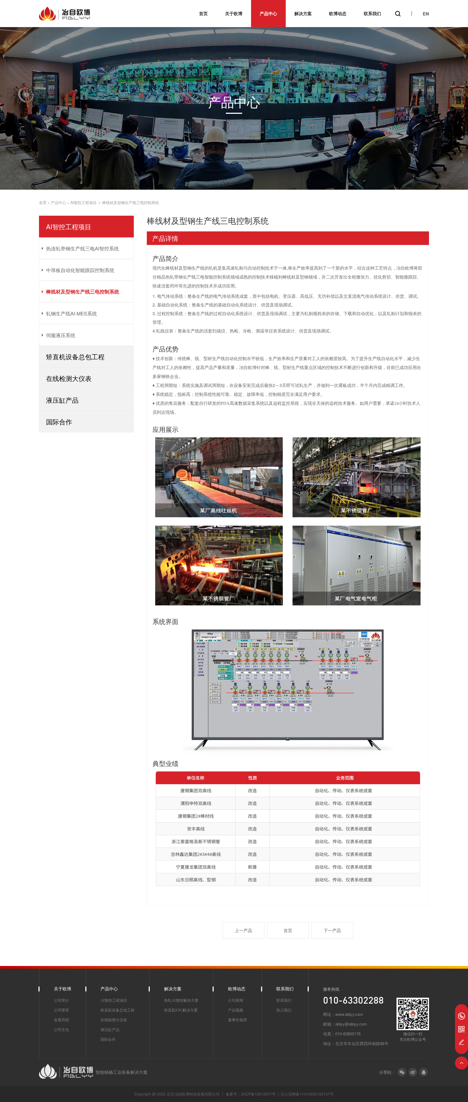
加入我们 (283, 1010)
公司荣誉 (61, 1010)
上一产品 (243, 930)
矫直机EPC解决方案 (181, 1010)
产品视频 (235, 1010)
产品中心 (268, 13)
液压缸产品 (109, 1030)
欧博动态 (337, 13)
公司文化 (61, 1030)
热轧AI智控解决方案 (181, 1000)
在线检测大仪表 (113, 1020)
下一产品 (332, 930)
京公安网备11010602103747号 (307, 1094)
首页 (203, 13)
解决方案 (303, 13)
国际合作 (108, 1040)
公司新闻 (235, 1000)
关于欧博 (233, 13)
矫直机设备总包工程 (117, 1010)
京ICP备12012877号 (259, 1094)
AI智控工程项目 (83, 202)
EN (426, 14)
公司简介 (61, 1000)
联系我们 (372, 13)
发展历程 (61, 1020)
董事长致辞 (237, 1020)
